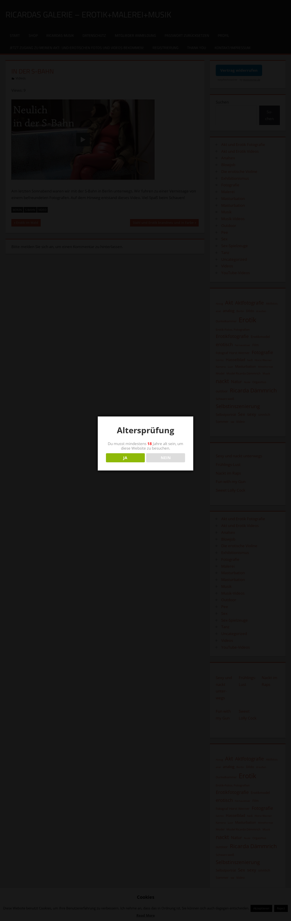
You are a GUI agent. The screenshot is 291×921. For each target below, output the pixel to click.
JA (125, 457)
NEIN (166, 457)
